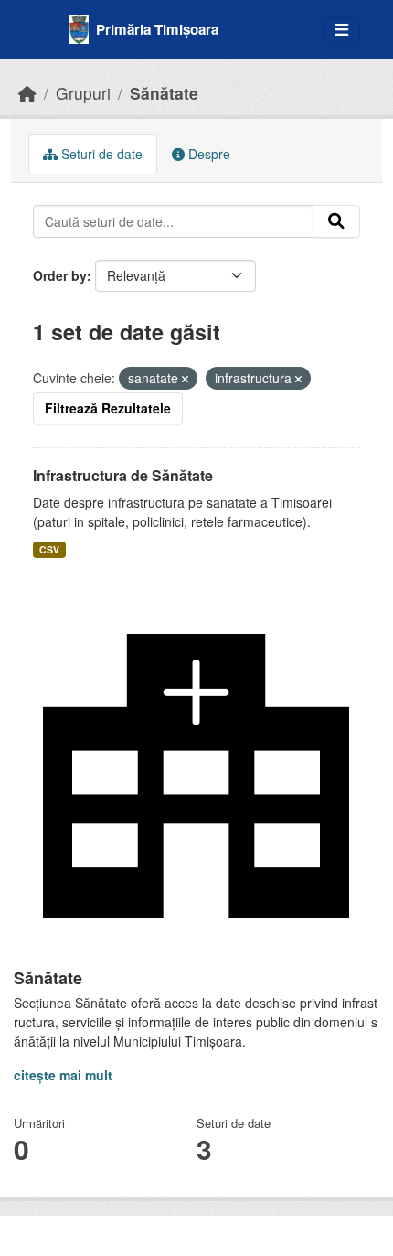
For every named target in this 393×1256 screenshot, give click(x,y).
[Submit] (336, 221)
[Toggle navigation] (341, 29)
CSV (49, 549)
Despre (207, 154)
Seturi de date (100, 154)
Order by (60, 275)
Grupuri (83, 92)
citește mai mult (63, 1075)
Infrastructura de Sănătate (123, 475)
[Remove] (185, 378)
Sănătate (164, 92)
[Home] (27, 92)
